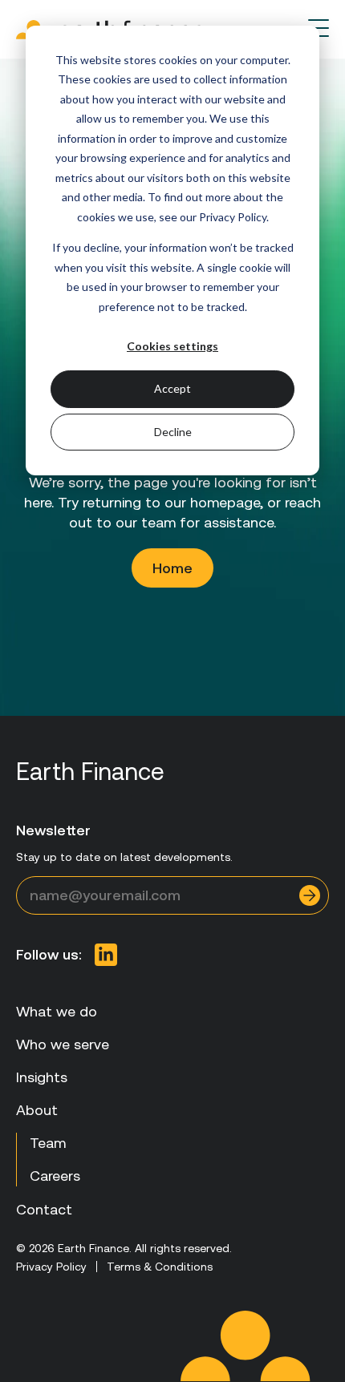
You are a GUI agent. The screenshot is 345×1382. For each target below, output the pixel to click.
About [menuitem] (37, 1109)
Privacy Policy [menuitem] (51, 1266)
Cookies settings (172, 346)
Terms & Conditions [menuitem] (160, 1266)
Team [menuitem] (48, 1142)
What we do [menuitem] (56, 1011)
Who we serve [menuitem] (62, 1044)
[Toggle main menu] (318, 28)
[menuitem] (106, 955)
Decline (173, 431)
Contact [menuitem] (44, 1209)
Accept (172, 388)
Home (172, 568)
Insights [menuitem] (41, 1077)
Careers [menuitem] (55, 1175)
